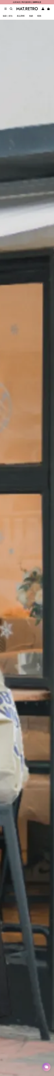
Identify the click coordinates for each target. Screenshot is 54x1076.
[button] (5, 9)
